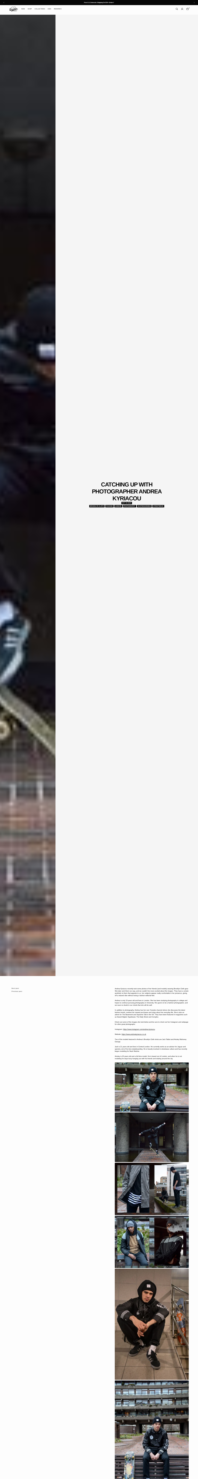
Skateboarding (144, 506)
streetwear (158, 506)
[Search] (177, 9)
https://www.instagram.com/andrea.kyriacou (139, 1029)
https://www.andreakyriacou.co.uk (134, 1034)
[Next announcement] (194, 2)
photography (129, 506)
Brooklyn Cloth (97, 506)
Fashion (109, 506)
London (118, 506)
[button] (182, 9)
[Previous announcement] (4, 2)
